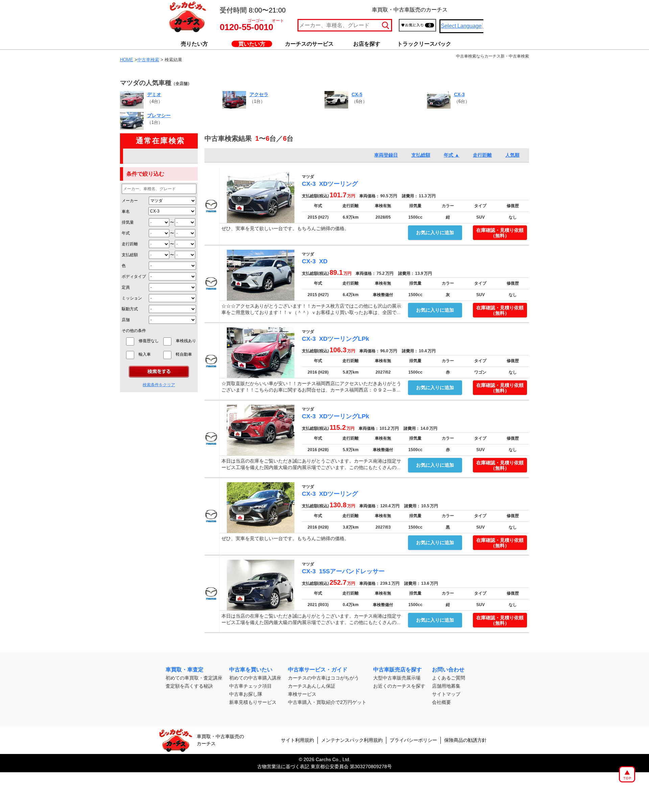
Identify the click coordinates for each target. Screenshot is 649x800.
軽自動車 (186, 354)
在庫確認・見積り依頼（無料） (500, 233)
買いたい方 (251, 44)
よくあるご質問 (448, 678)
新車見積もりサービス (253, 702)
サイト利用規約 (297, 740)
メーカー (130, 200)
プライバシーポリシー (413, 740)
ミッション (132, 298)
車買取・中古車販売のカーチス (220, 740)
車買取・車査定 (184, 669)
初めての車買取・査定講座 (194, 678)
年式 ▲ (451, 155)
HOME (126, 59)
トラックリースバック (424, 44)
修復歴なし (149, 340)
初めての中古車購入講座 (255, 678)
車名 (126, 211)
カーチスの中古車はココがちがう (323, 678)
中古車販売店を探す (397, 669)
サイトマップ (446, 694)
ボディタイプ (134, 276)
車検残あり (186, 340)
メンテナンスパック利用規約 (352, 740)
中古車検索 (148, 59)
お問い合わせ (448, 669)
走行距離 (130, 244)
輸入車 (149, 354)
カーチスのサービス (309, 44)
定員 (126, 287)
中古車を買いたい (250, 669)
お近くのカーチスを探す (399, 686)
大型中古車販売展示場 (396, 678)
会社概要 (441, 702)
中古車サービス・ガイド (317, 669)
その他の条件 (134, 330)
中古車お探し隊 (245, 694)
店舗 (126, 319)
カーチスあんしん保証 (311, 686)
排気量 (128, 222)
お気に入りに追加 (435, 232)
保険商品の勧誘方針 (465, 740)
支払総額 (130, 254)
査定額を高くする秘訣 (189, 686)
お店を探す (366, 44)
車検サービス (302, 694)
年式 (126, 233)
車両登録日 (386, 155)
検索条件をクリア (159, 384)
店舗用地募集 (446, 686)
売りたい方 (194, 44)
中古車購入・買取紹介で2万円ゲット (327, 702)
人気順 (512, 155)
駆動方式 (130, 309)
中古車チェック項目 (250, 686)
